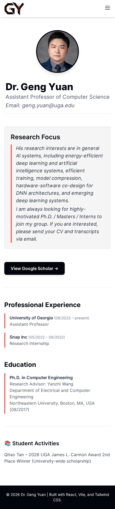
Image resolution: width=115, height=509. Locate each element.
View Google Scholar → (34, 268)
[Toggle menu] (107, 8)
